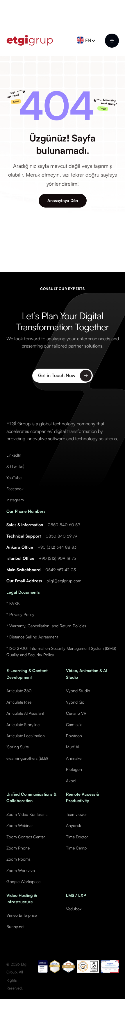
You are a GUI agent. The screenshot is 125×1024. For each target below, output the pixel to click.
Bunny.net (15, 926)
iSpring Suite (17, 746)
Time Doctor (77, 836)
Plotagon (74, 769)
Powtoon (74, 735)
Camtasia (74, 724)
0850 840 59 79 (61, 535)
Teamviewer (76, 814)
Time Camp (76, 847)
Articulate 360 (19, 690)
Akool (71, 780)
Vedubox (73, 908)
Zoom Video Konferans (26, 814)
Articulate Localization (25, 735)
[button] (87, 40)
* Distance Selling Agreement (32, 636)
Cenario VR (76, 713)
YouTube (14, 477)
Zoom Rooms (18, 859)
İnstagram (15, 499)
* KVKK (13, 603)
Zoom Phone (18, 847)
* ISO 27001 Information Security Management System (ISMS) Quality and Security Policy (61, 651)
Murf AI (72, 746)
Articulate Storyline (23, 724)
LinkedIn (13, 455)
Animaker (74, 758)
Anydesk (73, 825)
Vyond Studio (78, 690)
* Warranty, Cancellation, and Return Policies (46, 625)
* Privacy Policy (20, 614)
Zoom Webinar (19, 825)
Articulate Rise (18, 702)
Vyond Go (75, 702)
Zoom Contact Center (25, 836)
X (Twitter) (15, 466)
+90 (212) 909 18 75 (57, 558)
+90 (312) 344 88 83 (57, 547)
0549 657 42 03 (60, 569)
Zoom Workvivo (20, 870)
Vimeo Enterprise (21, 915)
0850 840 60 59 (64, 524)
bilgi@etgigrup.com (64, 580)
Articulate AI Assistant (25, 713)
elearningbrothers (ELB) (27, 758)
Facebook (15, 488)
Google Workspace (23, 881)
